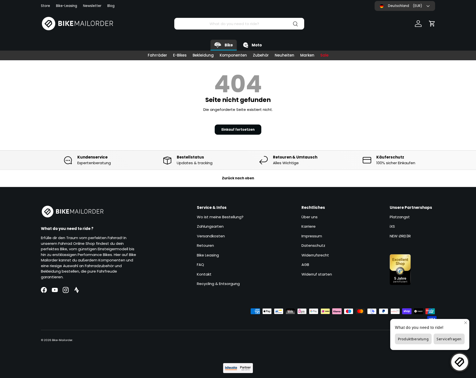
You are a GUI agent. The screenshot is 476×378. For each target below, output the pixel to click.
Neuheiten (284, 55)
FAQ (200, 264)
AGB (305, 264)
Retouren (205, 245)
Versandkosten (211, 236)
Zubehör (261, 55)
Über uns (309, 217)
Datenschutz (313, 245)
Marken (307, 55)
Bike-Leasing (66, 5)
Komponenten (233, 55)
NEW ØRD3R (400, 236)
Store (45, 5)
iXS (392, 226)
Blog (111, 5)
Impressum (311, 236)
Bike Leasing (208, 255)
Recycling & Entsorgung (218, 283)
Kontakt (204, 274)
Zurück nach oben (238, 178)
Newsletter (92, 5)
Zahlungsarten (210, 226)
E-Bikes (180, 55)
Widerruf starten (316, 274)
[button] (432, 23)
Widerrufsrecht (315, 255)
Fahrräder (157, 55)
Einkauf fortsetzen (238, 129)
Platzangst (400, 217)
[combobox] (239, 24)
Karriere (308, 226)
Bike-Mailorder (62, 340)
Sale (324, 55)
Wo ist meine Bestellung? (220, 217)
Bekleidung (203, 55)
